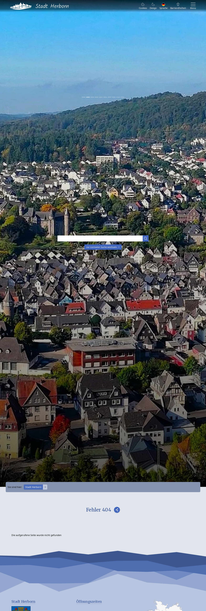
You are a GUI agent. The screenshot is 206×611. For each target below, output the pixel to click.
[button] (146, 238)
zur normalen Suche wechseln (101, 247)
